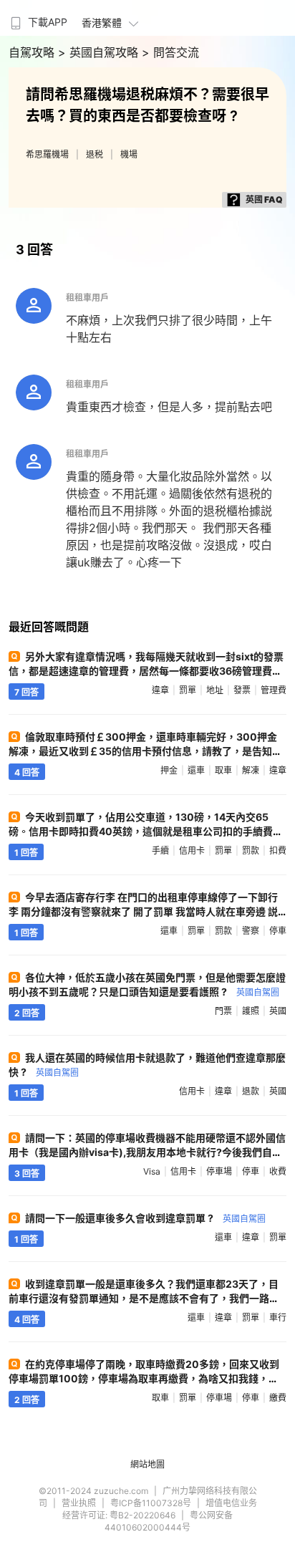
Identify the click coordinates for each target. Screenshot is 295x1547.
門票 (223, 1011)
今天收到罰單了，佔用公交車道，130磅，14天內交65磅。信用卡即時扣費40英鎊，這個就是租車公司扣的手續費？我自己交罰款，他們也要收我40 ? (146, 831)
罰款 (250, 850)
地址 (214, 690)
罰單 (187, 690)
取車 (223, 770)
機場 (128, 154)
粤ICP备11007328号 (150, 1503)
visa (151, 1171)
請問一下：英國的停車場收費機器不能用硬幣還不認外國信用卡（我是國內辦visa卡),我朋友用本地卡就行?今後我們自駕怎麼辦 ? (147, 1152)
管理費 (273, 690)
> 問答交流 (170, 52)
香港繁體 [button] (102, 22)
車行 (277, 1317)
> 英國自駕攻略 (100, 52)
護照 (250, 1011)
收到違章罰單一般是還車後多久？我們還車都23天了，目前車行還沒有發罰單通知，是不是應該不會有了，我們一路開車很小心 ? (144, 1298)
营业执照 (79, 1503)
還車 (196, 770)
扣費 (277, 850)
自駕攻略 (33, 52)
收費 (277, 1171)
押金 (169, 770)
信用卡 (192, 850)
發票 (242, 690)
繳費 (277, 1397)
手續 (160, 850)
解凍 (250, 770)
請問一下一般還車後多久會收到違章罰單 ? (145, 1218)
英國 (277, 1011)
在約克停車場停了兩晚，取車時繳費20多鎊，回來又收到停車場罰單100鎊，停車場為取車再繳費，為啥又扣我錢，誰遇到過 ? (144, 1378)
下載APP (47, 22)
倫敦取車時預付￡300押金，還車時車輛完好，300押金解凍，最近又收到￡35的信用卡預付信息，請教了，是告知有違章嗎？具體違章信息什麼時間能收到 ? (145, 751)
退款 (250, 1091)
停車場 (219, 1171)
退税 (94, 154)
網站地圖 (147, 1464)
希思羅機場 (47, 154)
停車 (277, 930)
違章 (160, 690)
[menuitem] (37, 18)
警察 (250, 930)
